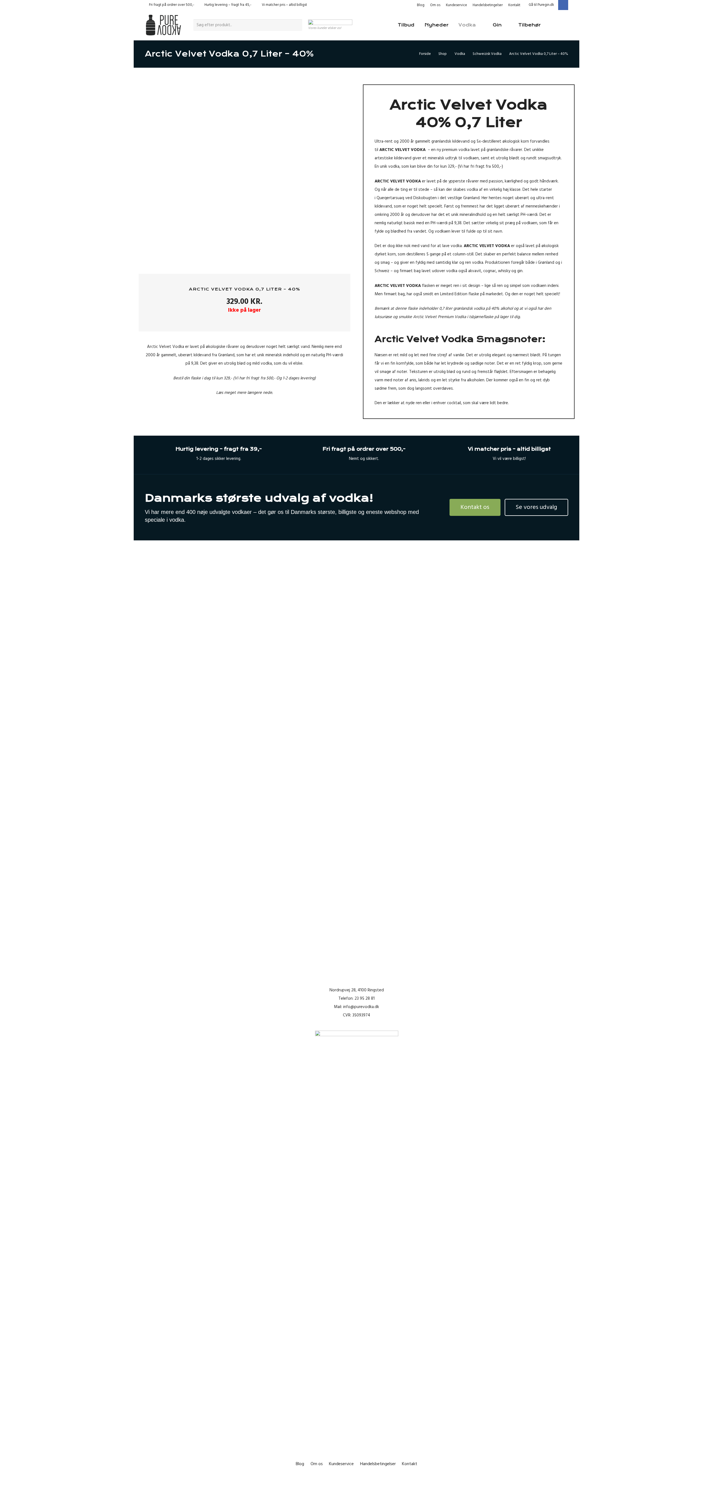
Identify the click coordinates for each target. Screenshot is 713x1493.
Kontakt (514, 5)
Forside (425, 53)
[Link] (163, 25)
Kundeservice (456, 5)
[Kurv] (560, 25)
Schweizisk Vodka (487, 53)
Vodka (460, 53)
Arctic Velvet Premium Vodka (439, 317)
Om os (435, 5)
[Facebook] (563, 5)
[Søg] (297, 25)
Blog (420, 5)
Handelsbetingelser (488, 5)
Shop (442, 53)
